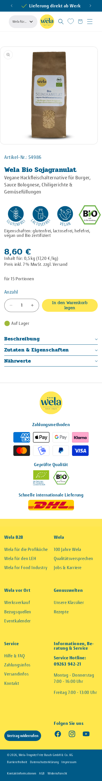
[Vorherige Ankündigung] (11, 6)
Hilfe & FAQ (14, 655)
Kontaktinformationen (21, 773)
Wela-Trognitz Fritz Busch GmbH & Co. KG (46, 755)
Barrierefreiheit (17, 762)
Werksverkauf (17, 602)
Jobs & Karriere (68, 567)
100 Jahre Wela (67, 549)
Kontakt (11, 683)
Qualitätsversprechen (73, 558)
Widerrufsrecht (57, 773)
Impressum (68, 762)
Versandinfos (16, 674)
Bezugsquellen (17, 611)
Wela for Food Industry (25, 567)
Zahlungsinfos (17, 665)
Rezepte (61, 611)
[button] (61, 21)
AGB (42, 773)
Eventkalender (17, 621)
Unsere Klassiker (69, 602)
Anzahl (11, 292)
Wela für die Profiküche (26, 549)
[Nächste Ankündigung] (90, 6)
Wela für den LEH (20, 558)
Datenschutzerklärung (44, 762)
